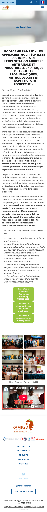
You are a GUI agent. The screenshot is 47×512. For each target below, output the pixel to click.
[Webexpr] (23, 502)
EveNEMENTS (23, 450)
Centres (23, 463)
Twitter (23, 474)
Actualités (23, 446)
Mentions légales (30, 507)
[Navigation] (42, 7)
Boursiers (23, 459)
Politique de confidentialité (13, 507)
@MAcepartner (23, 485)
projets (23, 455)
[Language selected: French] (42, 2)
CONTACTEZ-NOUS (23, 491)
